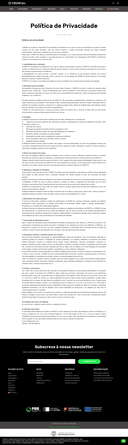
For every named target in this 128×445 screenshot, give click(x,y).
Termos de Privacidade (56, 427)
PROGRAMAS (36, 9)
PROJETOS (74, 9)
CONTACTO (99, 9)
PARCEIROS (86, 9)
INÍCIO (11, 9)
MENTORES (52, 9)
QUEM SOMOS (23, 9)
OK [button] (123, 441)
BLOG (62, 9)
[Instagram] (118, 3)
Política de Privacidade (72, 427)
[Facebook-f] (113, 3)
